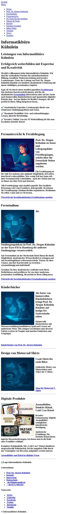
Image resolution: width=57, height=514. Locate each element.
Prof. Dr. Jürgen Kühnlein (17, 11)
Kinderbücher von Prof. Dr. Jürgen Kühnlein (21, 345)
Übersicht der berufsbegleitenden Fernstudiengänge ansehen (28, 279)
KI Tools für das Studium (17, 19)
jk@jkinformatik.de (16, 482)
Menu (3, 4)
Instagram (11, 505)
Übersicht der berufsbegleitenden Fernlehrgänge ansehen (26, 197)
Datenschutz (11, 480)
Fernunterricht (12, 16)
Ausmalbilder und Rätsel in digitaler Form (20, 455)
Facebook (11, 500)
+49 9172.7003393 (15, 485)
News (8, 33)
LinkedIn (11, 497)
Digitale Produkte (13, 26)
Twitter (10, 502)
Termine (9, 31)
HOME (4, 2)
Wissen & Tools (13, 21)
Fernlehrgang (47, 90)
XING (9, 495)
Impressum (11, 477)
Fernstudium (11, 14)
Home (9, 9)
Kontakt (9, 35)
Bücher (9, 23)
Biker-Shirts (11, 28)
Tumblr (10, 507)
